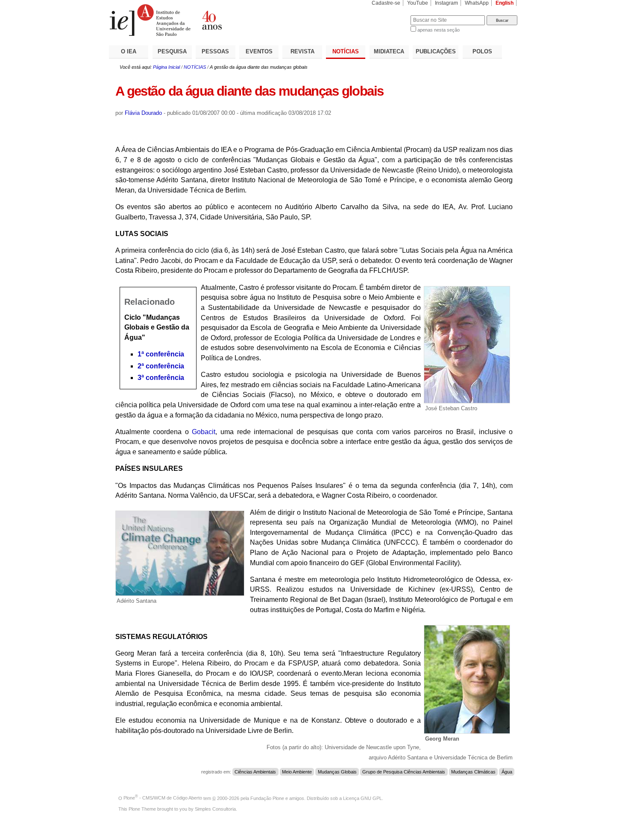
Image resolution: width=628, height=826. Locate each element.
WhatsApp (477, 3)
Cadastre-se (386, 3)
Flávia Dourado (143, 113)
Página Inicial (166, 67)
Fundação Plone (267, 797)
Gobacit (203, 431)
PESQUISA (172, 51)
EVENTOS (259, 51)
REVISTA (302, 51)
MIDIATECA (389, 51)
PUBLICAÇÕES (436, 51)
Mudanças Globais (337, 771)
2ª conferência (161, 366)
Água (507, 771)
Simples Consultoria (215, 808)
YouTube (417, 3)
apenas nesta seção (438, 29)
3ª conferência (161, 377)
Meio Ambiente (297, 771)
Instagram (446, 3)
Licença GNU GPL (362, 797)
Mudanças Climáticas (473, 771)
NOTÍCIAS (345, 51)
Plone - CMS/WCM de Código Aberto (162, 797)
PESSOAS (215, 51)
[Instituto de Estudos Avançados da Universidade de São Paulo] (211, 20)
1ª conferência (161, 354)
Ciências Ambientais (255, 771)
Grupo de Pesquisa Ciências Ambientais (403, 771)
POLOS (482, 51)
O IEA (128, 51)
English (505, 3)
